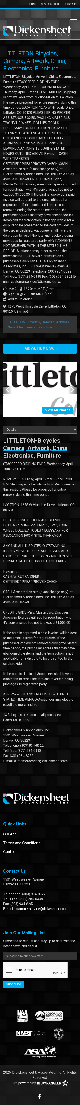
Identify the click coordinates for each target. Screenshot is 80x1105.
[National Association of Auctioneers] (22, 1016)
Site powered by (24, 1083)
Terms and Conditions (22, 843)
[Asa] (40, 1052)
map (23, 311)
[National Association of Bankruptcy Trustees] (32, 1034)
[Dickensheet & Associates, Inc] (37, 30)
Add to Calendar (20, 299)
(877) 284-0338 (50, 4)
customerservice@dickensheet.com (41, 909)
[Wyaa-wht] (59, 1034)
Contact (71, 4)
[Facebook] (39, 1097)
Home (32, 4)
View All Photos (57, 410)
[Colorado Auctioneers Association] (48, 1016)
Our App (10, 834)
